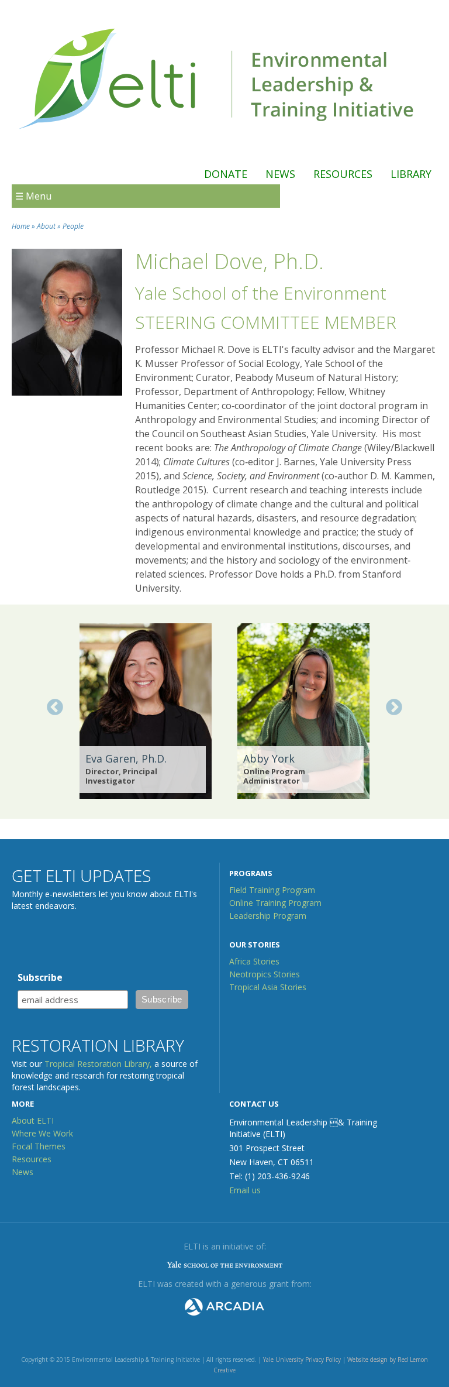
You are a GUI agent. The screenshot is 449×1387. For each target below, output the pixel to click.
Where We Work (42, 1133)
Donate (225, 174)
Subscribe (40, 977)
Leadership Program (267, 915)
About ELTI (33, 1120)
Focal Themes (38, 1146)
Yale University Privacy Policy (302, 1359)
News (280, 174)
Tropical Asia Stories (267, 987)
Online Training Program (275, 902)
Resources (342, 174)
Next (394, 707)
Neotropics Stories (264, 974)
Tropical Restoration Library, (98, 1063)
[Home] (219, 142)
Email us (245, 1190)
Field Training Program (272, 889)
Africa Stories (254, 961)
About (46, 226)
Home (21, 226)
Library (411, 174)
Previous (55, 707)
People (73, 226)
